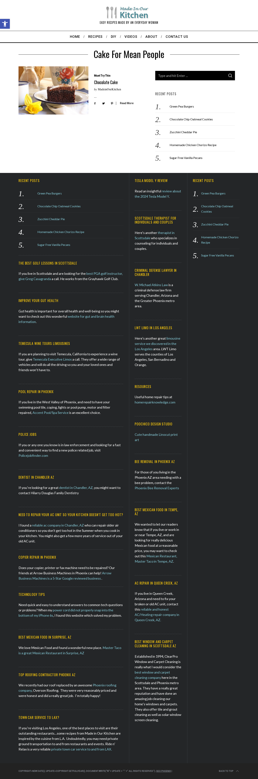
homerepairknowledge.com (155, 402)
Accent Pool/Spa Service (50, 412)
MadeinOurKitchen (109, 89)
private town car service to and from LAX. (81, 749)
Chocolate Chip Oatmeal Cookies (191, 119)
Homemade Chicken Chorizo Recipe (193, 145)
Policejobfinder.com (33, 455)
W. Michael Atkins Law (151, 285)
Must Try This (102, 75)
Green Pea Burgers (182, 106)
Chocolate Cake (106, 82)
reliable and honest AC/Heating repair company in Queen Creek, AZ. (157, 614)
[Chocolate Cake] (53, 90)
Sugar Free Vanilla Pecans (186, 158)
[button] (5, 24)
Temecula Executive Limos (52, 359)
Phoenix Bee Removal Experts (157, 488)
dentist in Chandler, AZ (76, 488)
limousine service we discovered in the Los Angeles (157, 343)
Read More (127, 103)
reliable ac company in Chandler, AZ (58, 525)
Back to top (226, 771)
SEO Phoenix (163, 771)
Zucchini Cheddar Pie (183, 132)
